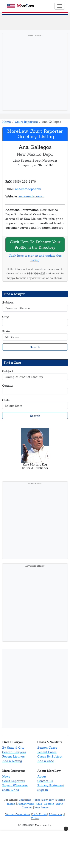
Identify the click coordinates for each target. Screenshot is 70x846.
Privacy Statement (50, 785)
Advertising (56, 814)
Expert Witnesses (15, 785)
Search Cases (47, 747)
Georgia (49, 803)
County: (7, 385)
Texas (36, 799)
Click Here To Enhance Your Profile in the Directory (35, 244)
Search (35, 347)
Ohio (39, 803)
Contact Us (45, 781)
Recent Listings (13, 756)
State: (6, 331)
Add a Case (45, 761)
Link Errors (39, 814)
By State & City (13, 747)
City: (5, 317)
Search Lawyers (14, 752)
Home (6, 122)
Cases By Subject (49, 756)
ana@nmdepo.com (28, 189)
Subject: (8, 302)
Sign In (42, 790)
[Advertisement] (35, 73)
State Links (10, 790)
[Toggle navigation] (59, 6)
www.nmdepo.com (31, 196)
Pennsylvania (25, 803)
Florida (60, 799)
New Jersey (41, 807)
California (25, 799)
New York (48, 799)
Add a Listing (12, 761)
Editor (35, 818)
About (41, 776)
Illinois (11, 803)
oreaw (25, 5)
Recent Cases (47, 752)
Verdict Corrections (17, 814)
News (6, 776)
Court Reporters (26, 122)
